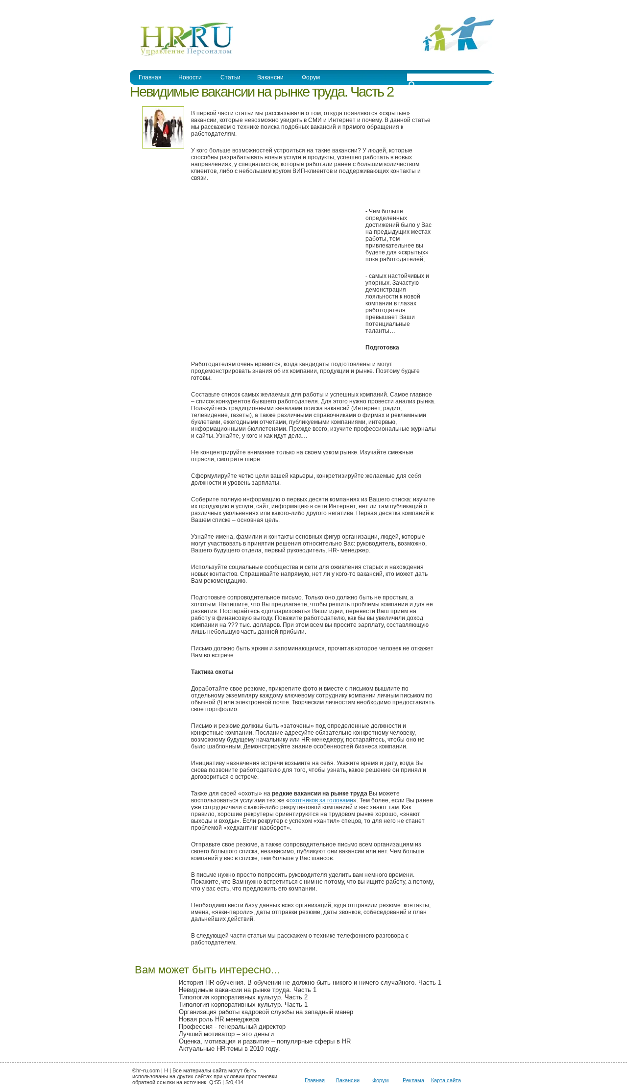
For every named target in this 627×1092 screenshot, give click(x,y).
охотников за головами (321, 800)
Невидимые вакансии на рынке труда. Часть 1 (247, 989)
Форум (311, 77)
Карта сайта (446, 1080)
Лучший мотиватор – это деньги (226, 1034)
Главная (150, 77)
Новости (190, 77)
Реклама (413, 1080)
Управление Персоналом (166, 6)
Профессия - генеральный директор (232, 1026)
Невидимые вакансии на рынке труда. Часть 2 (261, 91)
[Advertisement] (273, 271)
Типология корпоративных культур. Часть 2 (243, 997)
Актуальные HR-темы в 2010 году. (229, 1048)
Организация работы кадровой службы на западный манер (266, 1012)
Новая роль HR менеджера (219, 1019)
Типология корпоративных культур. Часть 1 (243, 1004)
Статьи (230, 77)
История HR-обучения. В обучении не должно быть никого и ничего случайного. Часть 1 (310, 982)
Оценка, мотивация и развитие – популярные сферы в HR (265, 1041)
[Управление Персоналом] (182, 55)
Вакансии (270, 77)
